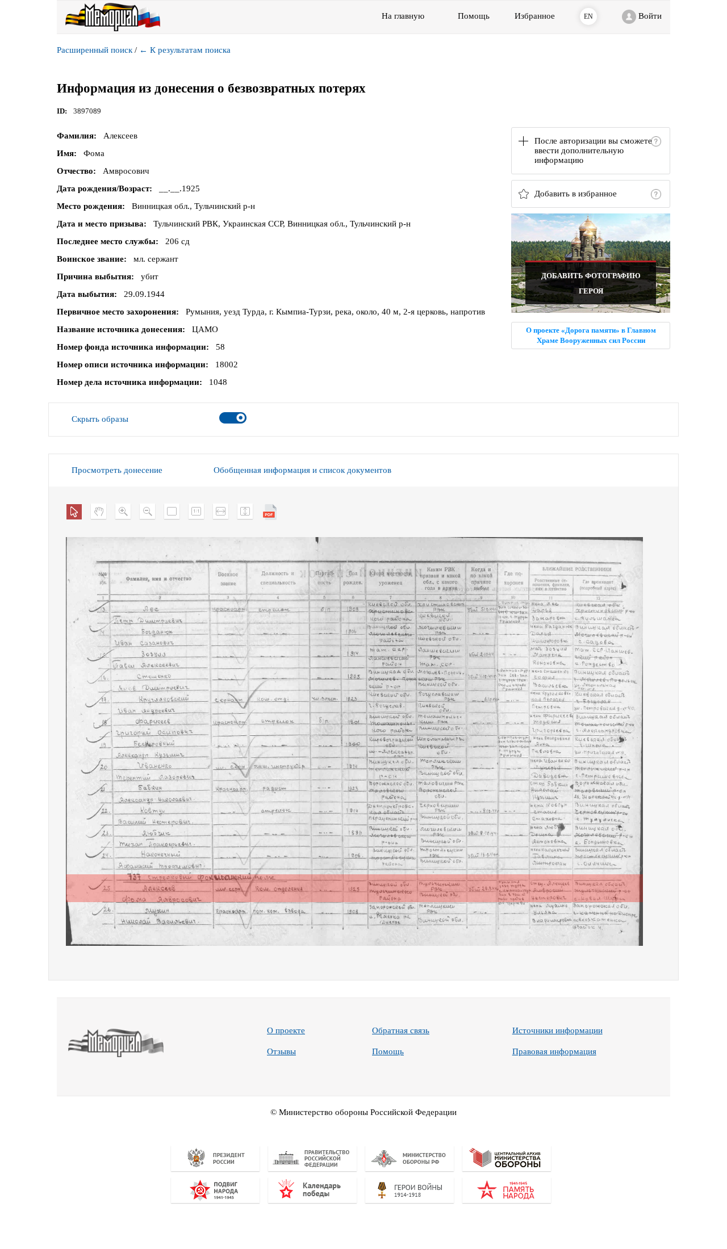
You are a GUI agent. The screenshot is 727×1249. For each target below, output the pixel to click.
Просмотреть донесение (117, 470)
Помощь (388, 1051)
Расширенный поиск (94, 50)
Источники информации (557, 1030)
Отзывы (281, 1051)
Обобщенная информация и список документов (302, 470)
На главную (403, 15)
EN (588, 16)
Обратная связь (400, 1030)
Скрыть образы (100, 419)
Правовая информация (554, 1051)
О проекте (286, 1030)
